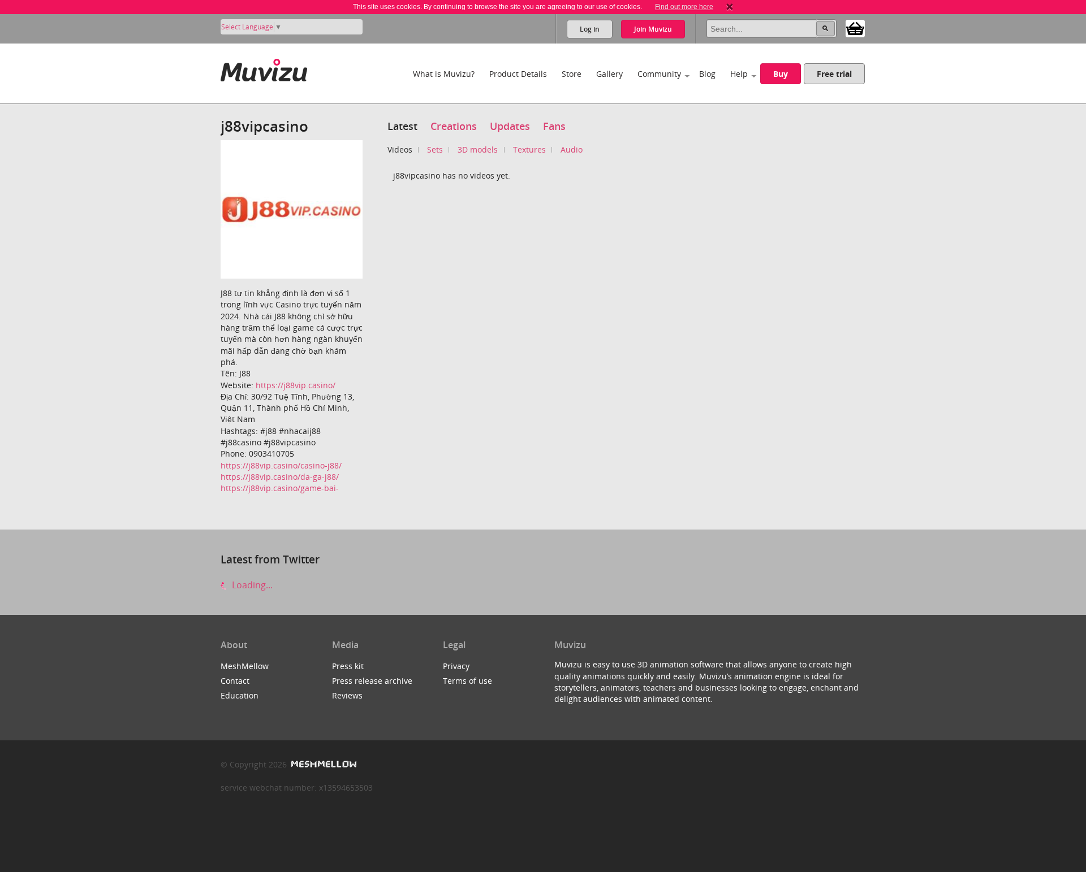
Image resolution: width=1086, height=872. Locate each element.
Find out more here (684, 7)
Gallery (609, 73)
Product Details (518, 73)
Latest (402, 126)
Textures (529, 149)
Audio (572, 149)
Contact (235, 680)
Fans (554, 126)
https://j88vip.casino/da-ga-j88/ (280, 476)
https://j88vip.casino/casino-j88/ (281, 465)
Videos (399, 149)
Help (739, 73)
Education (239, 695)
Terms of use (467, 680)
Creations (453, 126)
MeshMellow (245, 666)
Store (571, 73)
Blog (707, 73)
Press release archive (372, 680)
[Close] (729, 7)
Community (659, 73)
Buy (780, 73)
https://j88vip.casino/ (295, 385)
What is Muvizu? (444, 73)
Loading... (251, 585)
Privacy (456, 666)
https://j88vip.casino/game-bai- (280, 488)
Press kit (348, 666)
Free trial (834, 73)
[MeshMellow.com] (322, 764)
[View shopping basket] (855, 27)
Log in (590, 29)
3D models (478, 149)
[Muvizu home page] (264, 68)
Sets (435, 149)
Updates (510, 126)
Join (653, 29)
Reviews (347, 695)
